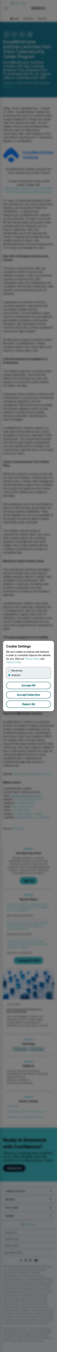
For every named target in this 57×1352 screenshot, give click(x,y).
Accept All (28, 685)
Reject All (28, 704)
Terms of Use (13, 662)
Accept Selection (28, 694)
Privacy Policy (32, 658)
